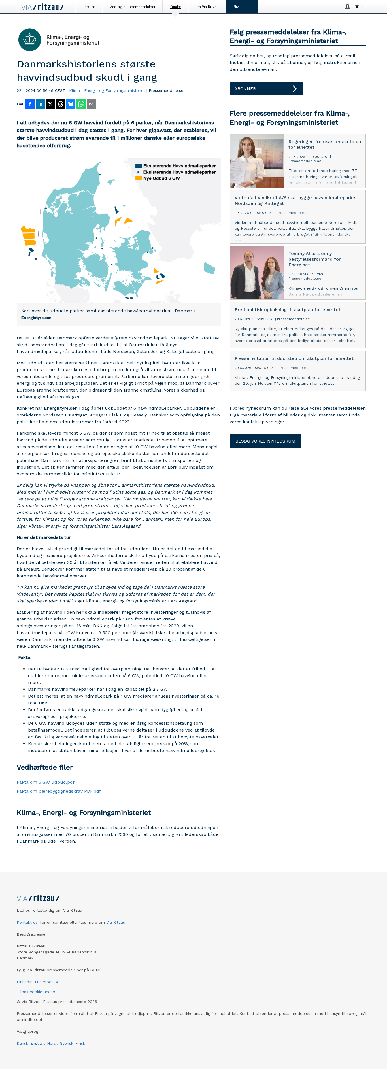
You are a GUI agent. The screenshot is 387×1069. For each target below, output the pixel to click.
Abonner (245, 88)
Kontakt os (27, 922)
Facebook (44, 981)
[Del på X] (50, 104)
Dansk (22, 1043)
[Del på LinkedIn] (40, 104)
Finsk (80, 1043)
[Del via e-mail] (91, 104)
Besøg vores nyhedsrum (265, 441)
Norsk (52, 1043)
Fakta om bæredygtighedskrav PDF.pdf (59, 791)
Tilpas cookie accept (37, 991)
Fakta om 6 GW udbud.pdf (46, 782)
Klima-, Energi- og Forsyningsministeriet (107, 90)
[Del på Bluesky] (70, 104)
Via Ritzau (115, 922)
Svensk (66, 1043)
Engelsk (37, 1043)
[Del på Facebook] (30, 104)
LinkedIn (25, 981)
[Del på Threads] (60, 104)
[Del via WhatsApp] (81, 104)
